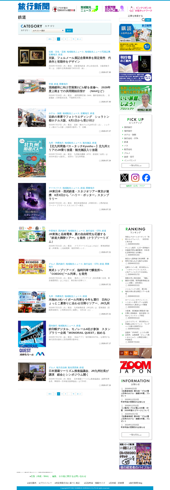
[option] (135, 456)
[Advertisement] (135, 205)
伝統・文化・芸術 (57, 52)
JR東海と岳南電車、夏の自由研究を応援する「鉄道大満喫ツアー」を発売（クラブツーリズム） (79, 238)
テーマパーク (55, 188)
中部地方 (53, 231)
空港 (51, 84)
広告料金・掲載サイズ (95, 483)
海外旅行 (128, 131)
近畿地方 (53, 54)
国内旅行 (62, 231)
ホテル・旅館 (55, 113)
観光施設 (87, 143)
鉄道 (60, 54)
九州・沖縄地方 (56, 143)
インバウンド (130, 160)
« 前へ (50, 39)
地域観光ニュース (75, 52)
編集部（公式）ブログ (135, 186)
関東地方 (63, 84)
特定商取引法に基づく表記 (68, 483)
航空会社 (128, 149)
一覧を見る (134, 165)
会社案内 (32, 483)
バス (126, 145)
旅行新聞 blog (136, 483)
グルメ (52, 264)
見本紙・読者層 (117, 483)
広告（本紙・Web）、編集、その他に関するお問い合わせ (58, 476)
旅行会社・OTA (93, 231)
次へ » (79, 39)
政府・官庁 (129, 157)
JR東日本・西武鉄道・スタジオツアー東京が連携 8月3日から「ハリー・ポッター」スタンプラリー (79, 195)
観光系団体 (73, 367)
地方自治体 (61, 367)
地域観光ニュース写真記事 (97, 52)
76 (73, 39)
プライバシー (46, 483)
